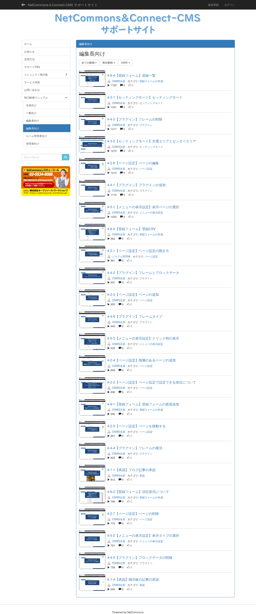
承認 (142, 475)
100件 (125, 62)
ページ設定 (146, 168)
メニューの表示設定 (151, 212)
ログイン (229, 5)
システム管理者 (120, 256)
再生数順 (108, 62)
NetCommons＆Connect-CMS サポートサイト (63, 4)
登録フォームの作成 (151, 81)
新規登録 (213, 5)
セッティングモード (151, 103)
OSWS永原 (118, 81)
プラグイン (146, 125)
